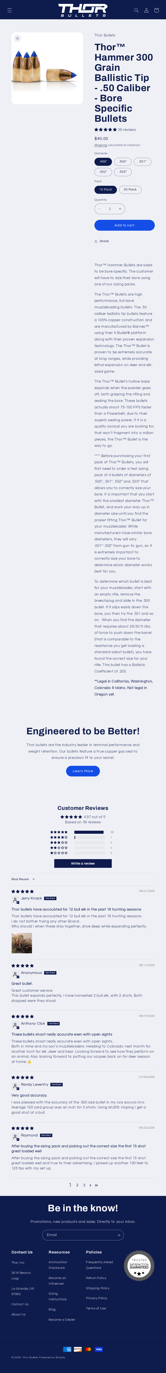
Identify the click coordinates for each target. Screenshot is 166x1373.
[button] (9, 10)
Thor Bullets (30, 1357)
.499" (103, 161)
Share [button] (104, 241)
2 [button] (77, 1185)
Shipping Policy (97, 1288)
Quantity (100, 199)
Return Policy (96, 1278)
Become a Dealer (62, 1319)
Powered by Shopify (52, 1357)
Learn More (83, 771)
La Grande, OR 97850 (22, 1291)
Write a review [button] (83, 863)
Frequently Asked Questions (99, 1265)
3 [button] (84, 1185)
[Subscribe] (119, 1235)
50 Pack (130, 189)
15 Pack (105, 189)
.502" (103, 171)
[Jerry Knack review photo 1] (21, 943)
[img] (22, 892)
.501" (143, 161)
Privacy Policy (96, 1298)
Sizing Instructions (58, 1296)
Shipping (100, 145)
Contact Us (20, 1304)
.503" (123, 171)
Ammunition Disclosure (58, 1265)
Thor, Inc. (18, 1262)
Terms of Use (96, 1308)
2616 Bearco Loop (21, 1275)
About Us (18, 1314)
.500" (123, 161)
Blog (52, 1309)
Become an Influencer (57, 1280)
